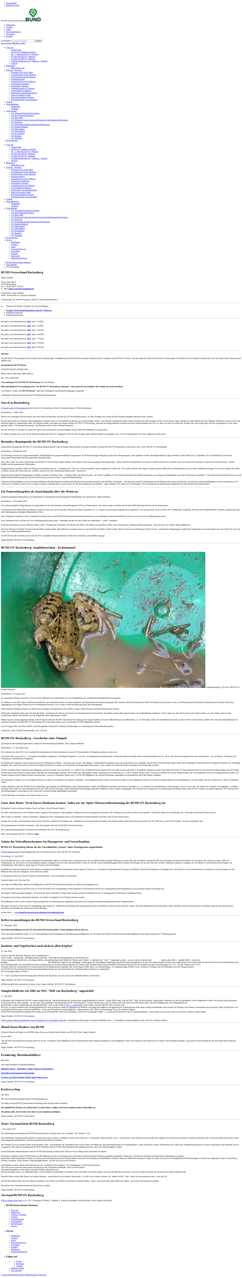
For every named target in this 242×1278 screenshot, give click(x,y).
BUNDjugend (11, 140)
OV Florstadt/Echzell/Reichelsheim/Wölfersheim (30, 125)
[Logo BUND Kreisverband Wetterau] (33, 21)
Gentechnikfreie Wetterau (21, 91)
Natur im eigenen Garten (21, 95)
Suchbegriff (5, 41)
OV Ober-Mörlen (18, 131)
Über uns (9, 47)
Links (8, 29)
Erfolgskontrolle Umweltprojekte (24, 100)
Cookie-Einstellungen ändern (12, 1275)
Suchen (38, 41)
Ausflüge (14, 109)
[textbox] (22, 41)
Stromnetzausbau (18, 79)
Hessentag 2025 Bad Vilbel (22, 72)
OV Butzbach (16, 122)
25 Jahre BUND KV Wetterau (23, 59)
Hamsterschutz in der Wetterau (23, 81)
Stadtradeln (15, 106)
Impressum (15, 256)
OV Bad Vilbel (17, 118)
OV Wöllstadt (16, 138)
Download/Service (13, 32)
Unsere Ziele (16, 50)
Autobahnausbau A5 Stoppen (23, 88)
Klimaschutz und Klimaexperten (24, 93)
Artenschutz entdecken (20, 84)
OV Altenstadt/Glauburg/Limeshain (25, 113)
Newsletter (10, 34)
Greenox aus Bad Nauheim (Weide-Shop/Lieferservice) (24, 1077)
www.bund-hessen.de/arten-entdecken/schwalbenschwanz (39, 912)
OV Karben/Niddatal (19, 127)
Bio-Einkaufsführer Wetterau (22, 97)
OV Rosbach (16, 136)
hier (37, 834)
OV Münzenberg (18, 129)
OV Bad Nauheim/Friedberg (22, 115)
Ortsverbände (11, 111)
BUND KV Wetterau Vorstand (23, 52)
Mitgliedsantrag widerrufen (35, 1275)
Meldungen (10, 25)
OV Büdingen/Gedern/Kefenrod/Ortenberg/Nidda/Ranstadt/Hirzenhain (39, 120)
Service (9, 240)
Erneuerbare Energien (19, 86)
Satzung (14, 63)
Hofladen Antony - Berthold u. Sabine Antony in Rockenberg (27, 1069)
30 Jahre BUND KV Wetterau (23, 57)
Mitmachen (10, 66)
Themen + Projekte (13, 70)
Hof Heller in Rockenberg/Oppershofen (18, 1073)
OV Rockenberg (17, 134)
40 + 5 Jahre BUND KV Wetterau (24, 54)
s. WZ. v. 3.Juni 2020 (73, 1005)
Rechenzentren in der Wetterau (23, 77)
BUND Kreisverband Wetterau (18, 262)
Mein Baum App (17, 68)
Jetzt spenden (11, 3)
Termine (9, 27)
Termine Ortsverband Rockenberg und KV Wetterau (29, 310)
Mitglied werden (12, 5)
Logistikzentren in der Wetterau (23, 75)
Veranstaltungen (12, 104)
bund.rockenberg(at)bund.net (21, 289)
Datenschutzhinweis (19, 258)
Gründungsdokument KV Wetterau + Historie (29, 61)
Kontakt (9, 36)
